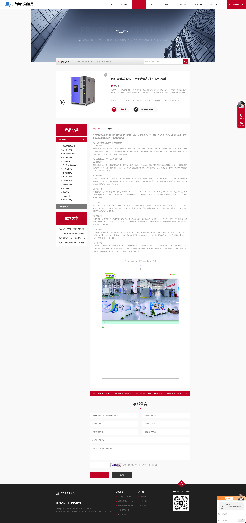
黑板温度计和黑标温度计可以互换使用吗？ (72, 243)
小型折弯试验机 (123, 510)
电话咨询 (241, 118)
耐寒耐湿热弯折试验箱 (126, 505)
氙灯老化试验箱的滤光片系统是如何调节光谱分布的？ (72, 233)
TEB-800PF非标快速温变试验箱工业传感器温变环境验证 (91, 62)
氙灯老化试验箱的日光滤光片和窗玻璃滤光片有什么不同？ (72, 229)
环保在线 (66, 511)
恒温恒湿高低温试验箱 (68, 165)
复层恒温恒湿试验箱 (68, 153)
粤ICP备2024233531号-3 (93, 511)
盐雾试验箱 (65, 192)
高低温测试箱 (65, 161)
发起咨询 (241, 520)
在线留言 (198, 4)
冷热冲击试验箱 (66, 173)
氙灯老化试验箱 (120, 40)
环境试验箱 (109, 40)
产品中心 (138, 4)
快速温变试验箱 (66, 177)
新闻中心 (153, 4)
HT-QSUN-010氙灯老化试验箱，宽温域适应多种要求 (172, 393)
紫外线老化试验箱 (67, 180)
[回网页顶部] (241, 111)
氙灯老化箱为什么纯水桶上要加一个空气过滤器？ (72, 238)
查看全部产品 (63, 207)
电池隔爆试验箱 (66, 184)
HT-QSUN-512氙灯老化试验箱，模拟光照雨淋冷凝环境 (121, 393)
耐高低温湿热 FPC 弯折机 (126, 501)
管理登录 (74, 511)
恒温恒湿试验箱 (66, 169)
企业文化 (143, 501)
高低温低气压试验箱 (68, 146)
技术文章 (168, 4)
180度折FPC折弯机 (125, 497)
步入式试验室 (65, 196)
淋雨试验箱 (65, 188)
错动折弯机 (122, 514)
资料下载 (183, 4)
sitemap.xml (108, 511)
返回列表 (142, 393)
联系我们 (213, 4)
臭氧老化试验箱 (66, 157)
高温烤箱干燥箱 (66, 200)
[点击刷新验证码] (116, 465)
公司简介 (143, 497)
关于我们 (124, 4)
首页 (110, 4)
